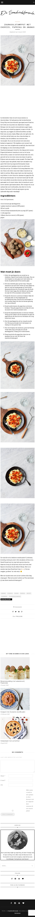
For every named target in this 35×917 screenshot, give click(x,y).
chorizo (10, 593)
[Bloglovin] (23, 879)
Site (1, 785)
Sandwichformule (13, 911)
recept (29, 593)
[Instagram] (15, 879)
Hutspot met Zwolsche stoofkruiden (12, 712)
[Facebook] (12, 879)
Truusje (19, 616)
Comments (17, 607)
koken (16, 593)
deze (22, 569)
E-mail (2, 780)
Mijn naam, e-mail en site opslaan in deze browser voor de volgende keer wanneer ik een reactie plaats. (30, 800)
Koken (17, 21)
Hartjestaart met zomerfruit (9, 741)
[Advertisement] (17, 101)
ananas (3, 593)
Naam (2, 776)
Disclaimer (17, 913)
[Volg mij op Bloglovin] (6, 599)
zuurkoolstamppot (15, 596)
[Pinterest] (19, 879)
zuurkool (4, 596)
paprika (22, 593)
